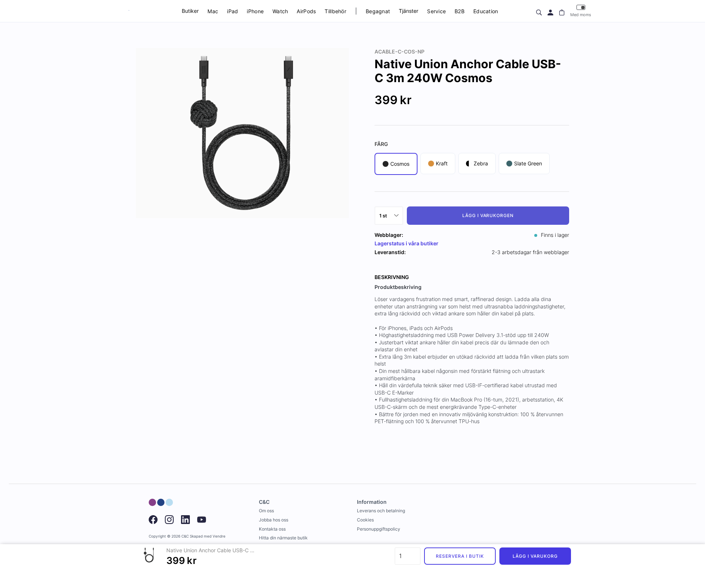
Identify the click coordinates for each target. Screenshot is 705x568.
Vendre (219, 536)
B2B (459, 11)
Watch (280, 11)
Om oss (266, 510)
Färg (381, 144)
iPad (232, 11)
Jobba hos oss (273, 520)
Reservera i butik (460, 556)
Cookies (365, 520)
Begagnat (378, 11)
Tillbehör (335, 11)
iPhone (255, 11)
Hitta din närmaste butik (283, 537)
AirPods (306, 11)
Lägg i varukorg (535, 556)
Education (485, 11)
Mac (212, 11)
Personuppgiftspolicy (378, 529)
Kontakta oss (272, 529)
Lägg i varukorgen (488, 215)
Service (436, 11)
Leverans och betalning (381, 510)
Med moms (580, 14)
